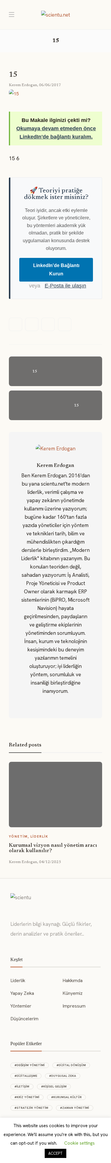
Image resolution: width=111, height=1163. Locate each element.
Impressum (74, 1006)
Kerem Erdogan (23, 85)
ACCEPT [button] (55, 1153)
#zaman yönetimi (74, 1108)
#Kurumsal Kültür (66, 1097)
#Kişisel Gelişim (54, 1086)
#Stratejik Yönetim (31, 1108)
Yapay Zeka (22, 993)
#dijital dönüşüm (71, 1065)
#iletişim (22, 1086)
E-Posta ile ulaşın (65, 286)
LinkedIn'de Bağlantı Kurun (56, 269)
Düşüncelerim (24, 1019)
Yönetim (18, 836)
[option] (55, 812)
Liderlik (39, 836)
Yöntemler (20, 1006)
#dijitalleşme (26, 1076)
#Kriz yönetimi (27, 1097)
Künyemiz (72, 993)
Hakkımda (72, 980)
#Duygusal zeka (62, 1076)
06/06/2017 (50, 85)
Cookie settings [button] (79, 1143)
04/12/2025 (50, 862)
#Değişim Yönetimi (30, 1065)
